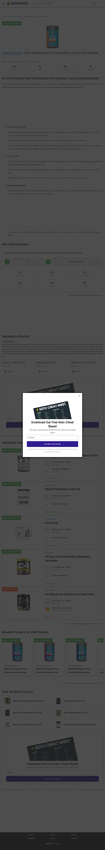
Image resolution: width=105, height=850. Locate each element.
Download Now (52, 444)
